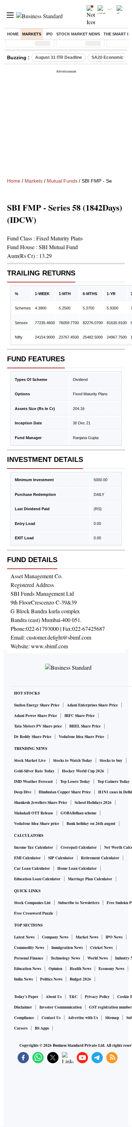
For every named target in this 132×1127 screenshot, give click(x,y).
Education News (27, 968)
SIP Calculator (61, 857)
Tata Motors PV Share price (38, 726)
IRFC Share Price (79, 715)
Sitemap (112, 1017)
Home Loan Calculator (77, 868)
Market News (87, 937)
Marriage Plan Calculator (90, 878)
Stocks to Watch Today (72, 760)
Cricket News (101, 947)
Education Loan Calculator (37, 878)
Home (13, 34)
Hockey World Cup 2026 (83, 771)
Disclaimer (23, 1007)
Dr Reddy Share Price (32, 736)
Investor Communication (60, 1007)
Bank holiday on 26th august (91, 823)
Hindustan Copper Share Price (65, 792)
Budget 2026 (80, 979)
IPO (49, 34)
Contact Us (51, 1017)
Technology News (65, 958)
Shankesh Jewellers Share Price (40, 802)
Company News (55, 937)
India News (23, 979)
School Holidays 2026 (93, 802)
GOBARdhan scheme (78, 813)
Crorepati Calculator (79, 847)
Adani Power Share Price (35, 715)
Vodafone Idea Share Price (81, 736)
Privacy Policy (97, 996)
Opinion (55, 968)
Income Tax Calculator (33, 847)
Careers (20, 1028)
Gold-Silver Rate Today (34, 771)
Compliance (24, 1017)
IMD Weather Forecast (33, 781)
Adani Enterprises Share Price (92, 705)
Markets (31, 34)
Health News (80, 968)
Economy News (111, 968)
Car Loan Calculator (32, 868)
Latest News (24, 937)
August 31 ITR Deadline (58, 57)
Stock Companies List (32, 902)
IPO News (114, 937)
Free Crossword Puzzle (33, 913)
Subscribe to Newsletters (78, 902)
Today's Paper (26, 996)
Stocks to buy (111, 760)
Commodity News (29, 947)
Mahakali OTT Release (33, 813)
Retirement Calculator (100, 857)
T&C (73, 996)
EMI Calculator (27, 857)
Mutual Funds (62, 181)
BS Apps (42, 1028)
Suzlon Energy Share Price (36, 705)
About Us (54, 996)
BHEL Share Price (85, 726)
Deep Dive (22, 792)
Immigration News (67, 947)
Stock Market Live (30, 760)
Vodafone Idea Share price (36, 823)
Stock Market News (78, 34)
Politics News (51, 979)
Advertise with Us (83, 1017)
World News (97, 958)
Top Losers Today (75, 781)
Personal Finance (28, 958)
